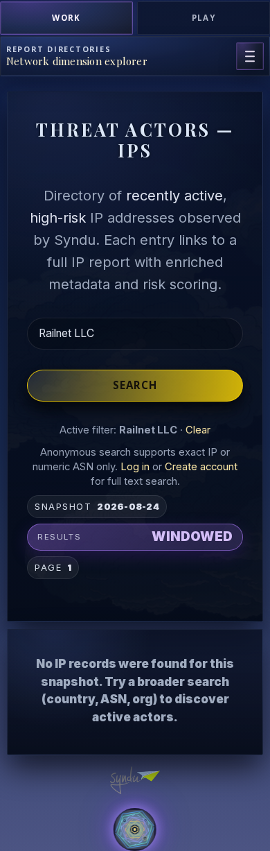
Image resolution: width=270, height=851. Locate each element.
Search (135, 385)
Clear (198, 430)
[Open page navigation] (250, 56)
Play (204, 17)
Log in (135, 467)
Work (66, 17)
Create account (201, 467)
